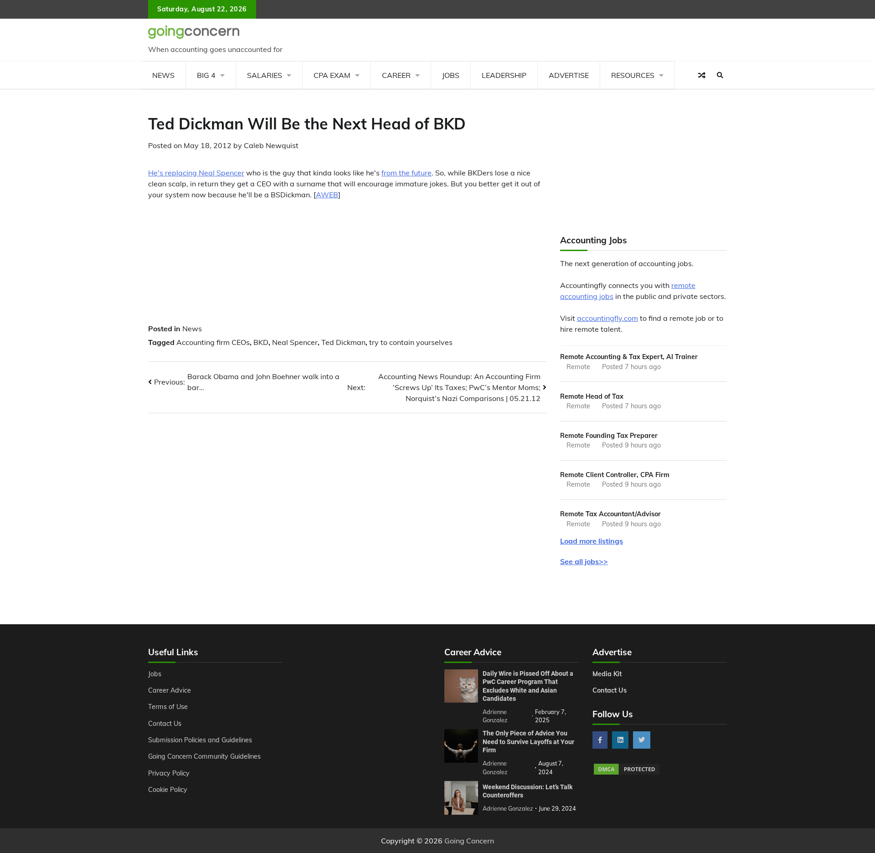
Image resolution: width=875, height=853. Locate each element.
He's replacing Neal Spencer (196, 172)
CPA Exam (332, 75)
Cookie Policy (167, 790)
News (163, 75)
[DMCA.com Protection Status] (626, 773)
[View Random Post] (702, 75)
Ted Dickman (343, 342)
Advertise (569, 75)
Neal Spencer (295, 342)
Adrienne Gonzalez (508, 808)
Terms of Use (168, 707)
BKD (260, 342)
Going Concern (469, 840)
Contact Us (164, 723)
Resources (632, 75)
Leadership (504, 75)
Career (396, 75)
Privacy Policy (169, 773)
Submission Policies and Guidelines (200, 740)
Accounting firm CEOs (213, 342)
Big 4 (206, 75)
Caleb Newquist (271, 145)
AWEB (327, 194)
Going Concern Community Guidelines (204, 756)
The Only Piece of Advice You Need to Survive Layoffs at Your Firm (528, 742)
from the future (406, 172)
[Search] (720, 75)
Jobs (450, 75)
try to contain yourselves (411, 342)
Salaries (264, 75)
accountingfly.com (607, 318)
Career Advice (169, 690)
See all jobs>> (584, 561)
